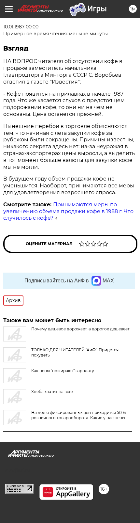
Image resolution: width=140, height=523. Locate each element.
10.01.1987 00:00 (20, 27)
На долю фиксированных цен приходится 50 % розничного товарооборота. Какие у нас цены (78, 415)
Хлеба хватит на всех (52, 391)
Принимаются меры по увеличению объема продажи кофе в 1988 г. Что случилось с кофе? (68, 211)
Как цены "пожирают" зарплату (62, 370)
